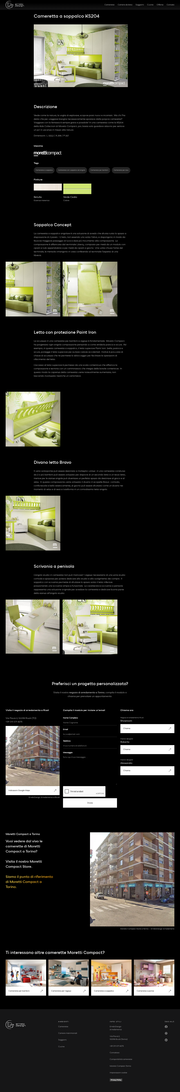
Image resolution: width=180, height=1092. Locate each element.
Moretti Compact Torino (120, 1066)
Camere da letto (125, 5)
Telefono (67, 741)
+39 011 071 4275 (117, 1046)
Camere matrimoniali (67, 1033)
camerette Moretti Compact (73, 953)
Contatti (170, 5)
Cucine (150, 5)
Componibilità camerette (121, 1059)
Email (65, 729)
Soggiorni (140, 5)
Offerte (160, 5)
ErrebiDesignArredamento (116, 1028)
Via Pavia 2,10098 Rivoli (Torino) (119, 1037)
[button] (33, 790)
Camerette (109, 5)
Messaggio (68, 753)
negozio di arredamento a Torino (86, 692)
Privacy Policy (116, 1080)
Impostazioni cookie (118, 1073)
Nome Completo (70, 718)
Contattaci (115, 1053)
